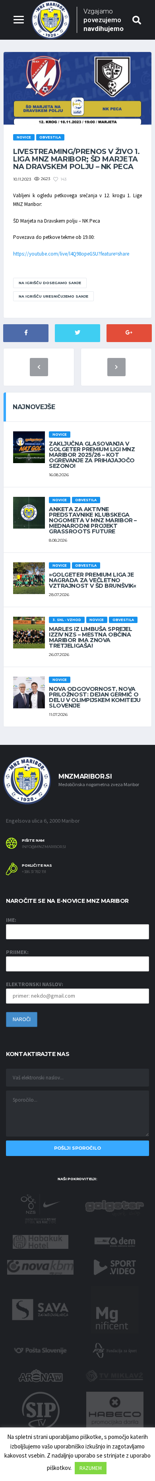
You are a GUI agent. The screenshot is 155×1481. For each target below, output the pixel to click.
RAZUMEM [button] (90, 1468)
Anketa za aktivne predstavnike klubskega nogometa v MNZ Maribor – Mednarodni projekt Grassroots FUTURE (93, 520)
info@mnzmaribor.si (44, 847)
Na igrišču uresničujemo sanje (53, 296)
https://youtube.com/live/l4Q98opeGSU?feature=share (71, 253)
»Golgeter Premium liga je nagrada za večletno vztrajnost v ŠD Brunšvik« (92, 580)
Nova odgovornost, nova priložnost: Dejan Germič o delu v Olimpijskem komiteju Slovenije (95, 697)
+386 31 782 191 (34, 872)
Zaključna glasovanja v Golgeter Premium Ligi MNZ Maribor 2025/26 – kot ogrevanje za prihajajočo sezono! (92, 454)
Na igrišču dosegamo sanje (50, 283)
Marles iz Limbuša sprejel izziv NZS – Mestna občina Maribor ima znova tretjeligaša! (90, 637)
